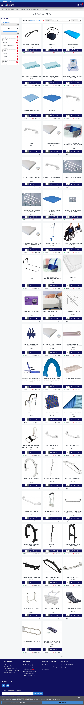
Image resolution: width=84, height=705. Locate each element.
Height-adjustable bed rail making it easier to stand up (31, 446)
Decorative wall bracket (52, 478)
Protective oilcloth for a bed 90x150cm (72, 77)
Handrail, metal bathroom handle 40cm (73, 178)
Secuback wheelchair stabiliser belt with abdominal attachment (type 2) (52, 278)
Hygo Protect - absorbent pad (72, 413)
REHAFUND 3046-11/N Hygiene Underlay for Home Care (31, 109)
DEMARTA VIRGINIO (8, 45)
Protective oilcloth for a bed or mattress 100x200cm (52, 142)
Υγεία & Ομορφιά (9, 9)
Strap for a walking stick (31, 44)
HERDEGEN (6, 48)
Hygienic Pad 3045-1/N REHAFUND (31, 76)
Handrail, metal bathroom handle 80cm (73, 211)
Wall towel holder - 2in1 (72, 478)
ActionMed (6, 37)
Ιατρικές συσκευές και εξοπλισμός (26, 9)
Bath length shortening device (52, 609)
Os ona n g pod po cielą (73, 311)
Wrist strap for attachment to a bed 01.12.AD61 (52, 312)
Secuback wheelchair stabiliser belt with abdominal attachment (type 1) (73, 144)
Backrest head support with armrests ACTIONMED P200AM (31, 379)
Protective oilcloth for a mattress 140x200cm (31, 178)
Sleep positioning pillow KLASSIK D (52, 211)
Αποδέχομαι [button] (62, 702)
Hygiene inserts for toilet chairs (31, 312)
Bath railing (31, 413)
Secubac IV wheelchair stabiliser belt (31, 345)
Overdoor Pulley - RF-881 (52, 243)
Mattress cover (73, 44)
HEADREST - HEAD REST (52, 413)
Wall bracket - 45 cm (72, 445)
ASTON (5, 40)
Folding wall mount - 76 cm (31, 641)
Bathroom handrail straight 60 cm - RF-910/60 (52, 178)
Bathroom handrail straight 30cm (73, 109)
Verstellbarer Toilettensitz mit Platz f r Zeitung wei (31, 609)
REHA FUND (6, 59)
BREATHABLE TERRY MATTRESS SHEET (52, 345)
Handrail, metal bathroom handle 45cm (31, 211)
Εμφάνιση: (74, 20)
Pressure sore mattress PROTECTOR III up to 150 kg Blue (52, 643)
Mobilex (5, 53)
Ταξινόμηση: (48, 20)
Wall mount (52, 544)
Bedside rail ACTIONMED (31, 276)
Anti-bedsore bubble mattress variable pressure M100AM (73, 346)
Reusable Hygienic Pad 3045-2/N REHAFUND (52, 77)
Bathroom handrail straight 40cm (31, 142)
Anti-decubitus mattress (73, 378)
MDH (4, 51)
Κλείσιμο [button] (80, 697)
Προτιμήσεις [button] (21, 702)
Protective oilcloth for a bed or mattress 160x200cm (31, 244)
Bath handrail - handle (52, 511)
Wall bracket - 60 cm (31, 511)
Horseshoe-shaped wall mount (31, 479)
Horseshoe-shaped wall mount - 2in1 (31, 545)
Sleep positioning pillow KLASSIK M (52, 109)
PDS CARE (6, 56)
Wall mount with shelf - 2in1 (31, 577)
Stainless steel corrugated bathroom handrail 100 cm (73, 512)
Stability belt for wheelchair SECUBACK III (73, 244)
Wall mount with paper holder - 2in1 (73, 545)
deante (5, 42)
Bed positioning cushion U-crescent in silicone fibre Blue (52, 380)
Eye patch (52, 44)
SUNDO (5, 62)
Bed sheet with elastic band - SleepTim (73, 276)
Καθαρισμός (6, 22)
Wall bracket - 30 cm (52, 445)
